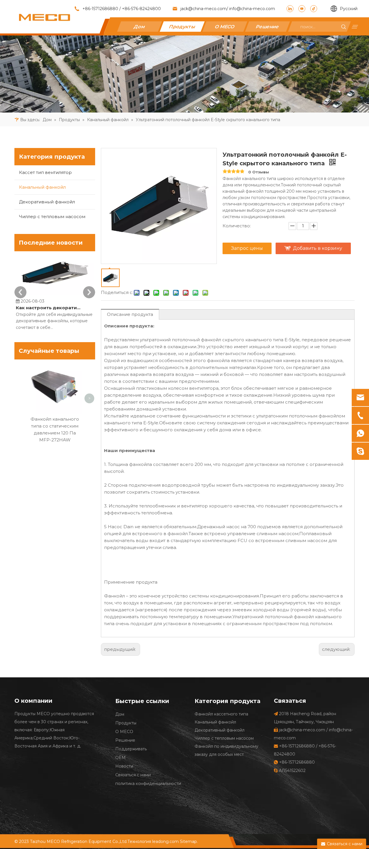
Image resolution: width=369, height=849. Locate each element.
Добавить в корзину (317, 248)
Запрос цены (247, 248)
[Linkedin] (290, 8)
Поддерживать (131, 748)
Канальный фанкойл (42, 187)
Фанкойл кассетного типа (221, 714)
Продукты (182, 26)
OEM (120, 757)
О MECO (225, 26)
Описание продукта (130, 314)
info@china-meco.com (251, 8)
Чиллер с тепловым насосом (52, 216)
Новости (124, 766)
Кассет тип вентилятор (45, 172)
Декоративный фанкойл (47, 202)
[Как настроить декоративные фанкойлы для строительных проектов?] (55, 294)
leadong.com (165, 841)
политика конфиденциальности (148, 783)
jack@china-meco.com (203, 8)
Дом (139, 26)
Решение (267, 26)
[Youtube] (301, 8)
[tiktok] (313, 8)
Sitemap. (189, 841)
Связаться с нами (133, 774)
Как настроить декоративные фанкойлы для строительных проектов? (48, 307)
